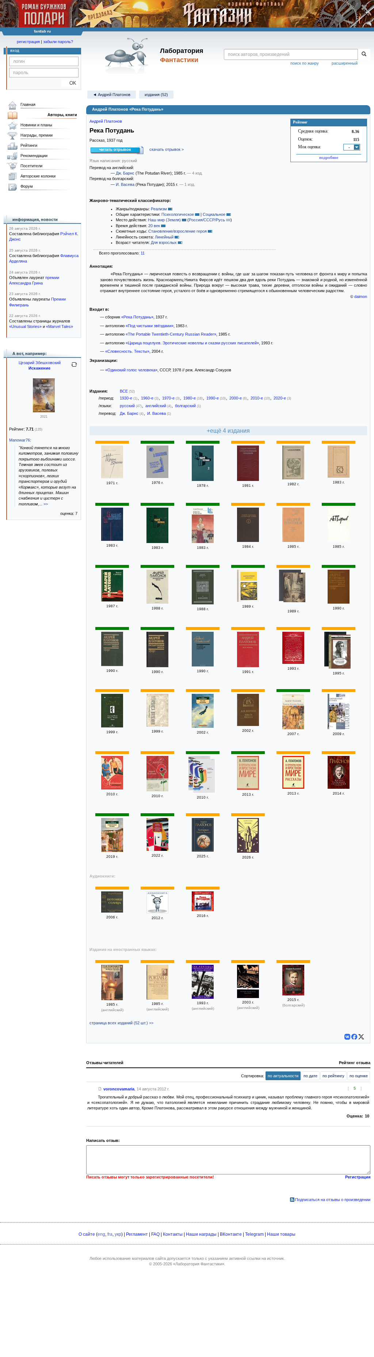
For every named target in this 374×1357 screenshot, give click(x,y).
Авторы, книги (62, 114)
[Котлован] (248, 851)
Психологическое (177, 214)
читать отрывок (115, 149)
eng (101, 1234)
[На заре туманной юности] (202, 665)
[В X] (361, 1037)
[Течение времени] (112, 477)
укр (118, 1234)
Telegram (254, 1234)
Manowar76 (19, 440)
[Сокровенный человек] (248, 479)
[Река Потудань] (202, 909)
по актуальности (283, 1076)
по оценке (359, 1076)
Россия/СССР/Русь (207, 220)
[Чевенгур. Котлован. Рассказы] (293, 728)
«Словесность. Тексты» (127, 351)
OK (70, 83)
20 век (154, 225)
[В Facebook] (354, 1037)
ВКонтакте (231, 1234)
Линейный (164, 237)
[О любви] (157, 790)
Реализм (159, 209)
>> (45, 504)
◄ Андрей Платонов (111, 94)
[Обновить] (74, 367)
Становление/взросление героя (177, 231)
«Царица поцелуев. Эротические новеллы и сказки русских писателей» (192, 343)
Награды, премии (36, 135)
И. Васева (125, 184)
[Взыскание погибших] (339, 652)
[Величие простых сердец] (157, 476)
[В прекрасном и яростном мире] (248, 788)
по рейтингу (333, 1076)
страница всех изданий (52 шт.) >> (121, 1023)
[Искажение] (44, 411)
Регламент (137, 1234)
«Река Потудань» (137, 317)
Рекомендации (33, 155)
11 (143, 253)
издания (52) (156, 94)
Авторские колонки (38, 176)
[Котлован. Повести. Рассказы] (202, 850)
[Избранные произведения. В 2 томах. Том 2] (202, 479)
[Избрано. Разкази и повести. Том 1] (293, 994)
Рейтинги (28, 145)
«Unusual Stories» (25, 326)
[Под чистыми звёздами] (338, 476)
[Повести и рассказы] (202, 541)
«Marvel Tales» (59, 326)
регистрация (28, 41)
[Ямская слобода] (157, 725)
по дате (310, 1076)
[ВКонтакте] (347, 1037)
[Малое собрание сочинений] (338, 787)
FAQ (155, 1234)
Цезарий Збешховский (40, 362)
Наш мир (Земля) (164, 220)
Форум (26, 186)
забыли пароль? (58, 41)
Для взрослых (164, 242)
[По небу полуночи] (202, 726)
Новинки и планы (36, 125)
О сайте (87, 1234)
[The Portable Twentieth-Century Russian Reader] (112, 999)
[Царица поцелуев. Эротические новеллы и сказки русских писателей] (293, 662)
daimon (360, 296)
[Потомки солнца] (112, 911)
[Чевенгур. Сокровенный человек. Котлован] (157, 849)
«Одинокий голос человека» (131, 370)
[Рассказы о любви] (157, 912)
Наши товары (281, 1234)
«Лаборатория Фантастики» (198, 1264)
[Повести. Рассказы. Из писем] (293, 478)
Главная (27, 104)
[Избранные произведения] (112, 539)
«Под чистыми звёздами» (149, 326)
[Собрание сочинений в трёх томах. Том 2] (338, 540)
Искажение (39, 368)
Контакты (173, 1234)
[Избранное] (202, 603)
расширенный (345, 63)
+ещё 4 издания (228, 431)
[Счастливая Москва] (203, 776)
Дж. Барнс (125, 173)
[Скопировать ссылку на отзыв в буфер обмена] (100, 1089)
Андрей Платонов (105, 121)
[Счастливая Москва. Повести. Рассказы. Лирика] (112, 726)
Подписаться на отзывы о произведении (332, 1199)
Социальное (214, 214)
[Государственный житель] (157, 602)
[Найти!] (364, 54)
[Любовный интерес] (112, 788)
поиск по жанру (304, 63)
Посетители (31, 166)
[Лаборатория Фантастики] (128, 55)
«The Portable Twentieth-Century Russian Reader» (171, 334)
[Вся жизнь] (248, 666)
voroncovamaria (118, 1089)
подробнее (328, 157)
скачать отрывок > (166, 149)
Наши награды (201, 1234)
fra (109, 1234)
